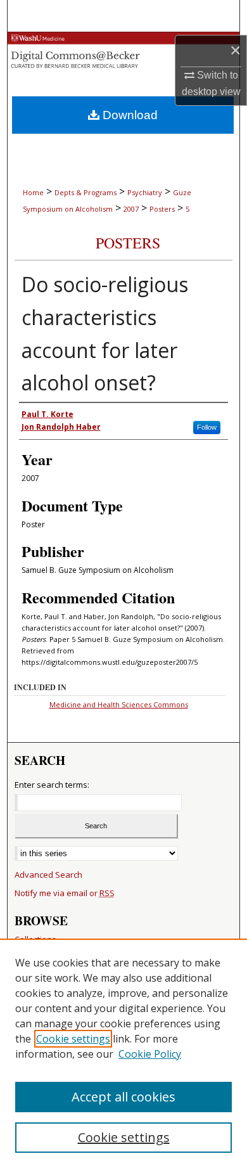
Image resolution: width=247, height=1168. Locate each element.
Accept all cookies (123, 1096)
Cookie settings (73, 1039)
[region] (123, 1053)
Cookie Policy (149, 1054)
